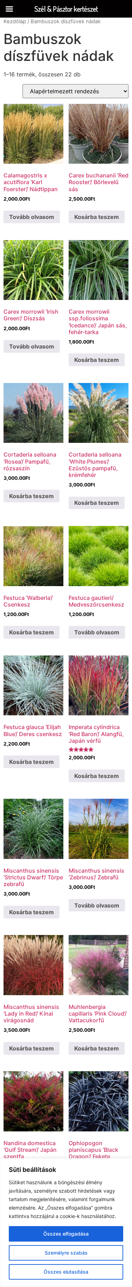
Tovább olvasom (31, 216)
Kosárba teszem (96, 216)
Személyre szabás (66, 1253)
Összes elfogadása (66, 1234)
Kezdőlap (15, 21)
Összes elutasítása (66, 1272)
